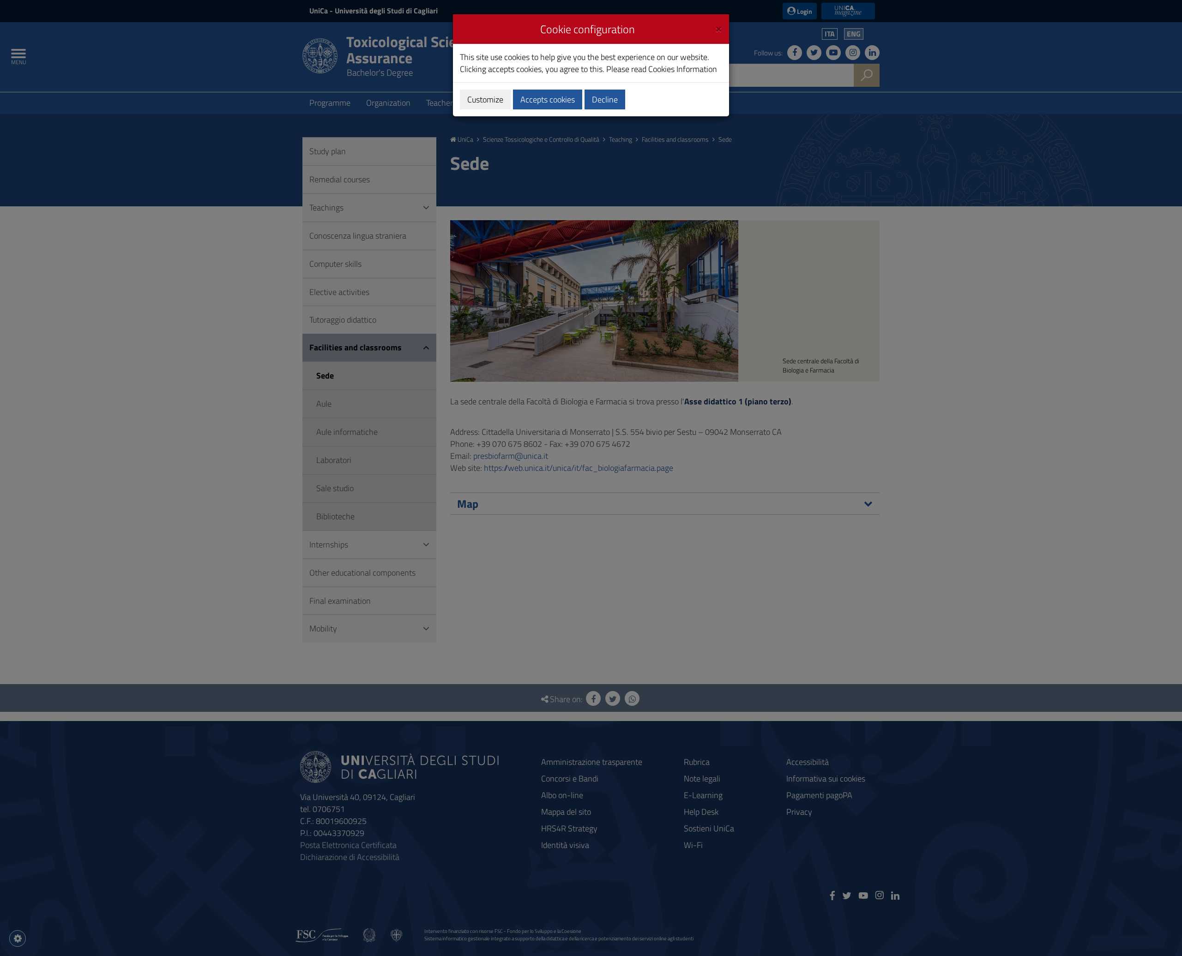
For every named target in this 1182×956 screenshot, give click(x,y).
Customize (485, 99)
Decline (605, 99)
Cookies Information (682, 69)
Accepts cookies (547, 99)
